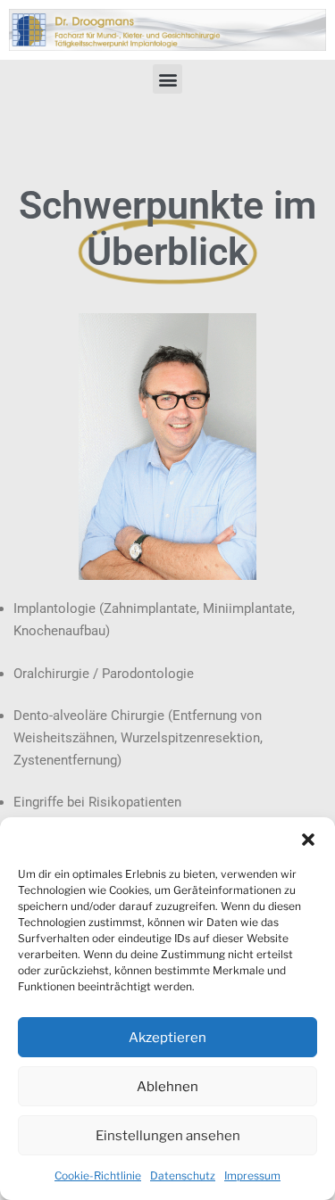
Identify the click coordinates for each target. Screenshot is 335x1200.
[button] (308, 839)
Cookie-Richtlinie (97, 1175)
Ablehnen (167, 1087)
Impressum (252, 1175)
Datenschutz (182, 1175)
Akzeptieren (167, 1038)
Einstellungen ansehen (168, 1136)
